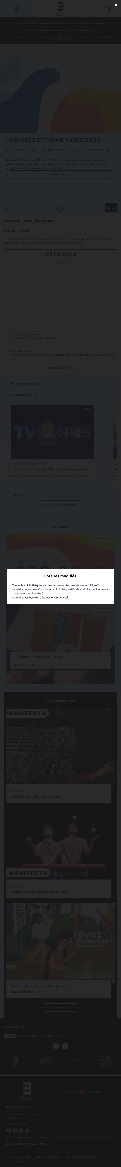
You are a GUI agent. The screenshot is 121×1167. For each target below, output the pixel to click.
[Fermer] (116, 5)
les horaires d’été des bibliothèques (46, 597)
